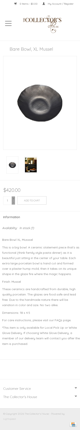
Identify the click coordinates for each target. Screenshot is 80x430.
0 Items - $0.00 (28, 3)
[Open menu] (8, 23)
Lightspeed (9, 418)
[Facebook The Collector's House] (38, 371)
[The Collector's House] (48, 24)
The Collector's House (20, 397)
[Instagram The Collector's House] (42, 371)
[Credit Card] (72, 424)
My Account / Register (60, 3)
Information (11, 217)
